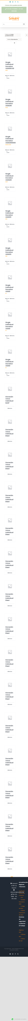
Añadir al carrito (7, 77)
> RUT (21, 897)
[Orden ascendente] (26, 35)
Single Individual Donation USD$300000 (10, 140)
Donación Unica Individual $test (9, 432)
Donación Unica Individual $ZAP (9, 400)
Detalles (12, 75)
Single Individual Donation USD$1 (9, 288)
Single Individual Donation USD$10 (9, 214)
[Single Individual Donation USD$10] (9, 203)
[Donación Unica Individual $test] (9, 421)
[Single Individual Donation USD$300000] (9, 128)
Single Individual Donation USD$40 (9, 102)
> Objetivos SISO (21, 930)
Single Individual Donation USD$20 (9, 177)
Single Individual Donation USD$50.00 (9, 65)
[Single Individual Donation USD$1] (9, 277)
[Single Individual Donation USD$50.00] (9, 54)
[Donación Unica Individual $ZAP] (9, 388)
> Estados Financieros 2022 (22, 902)
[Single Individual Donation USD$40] (9, 91)
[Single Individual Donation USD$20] (9, 165)
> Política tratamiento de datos (22, 913)
